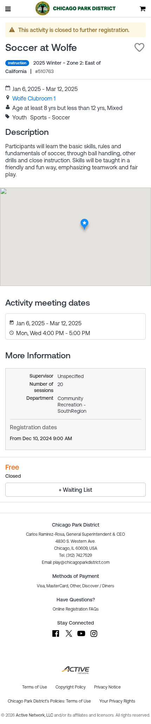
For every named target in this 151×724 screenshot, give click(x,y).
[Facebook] (56, 636)
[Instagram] (94, 636)
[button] (139, 47)
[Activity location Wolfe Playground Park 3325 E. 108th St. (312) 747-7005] (84, 220)
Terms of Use (78, 701)
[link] (33, 98)
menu (8, 8)
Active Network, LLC (35, 715)
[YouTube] (81, 636)
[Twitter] (68, 636)
